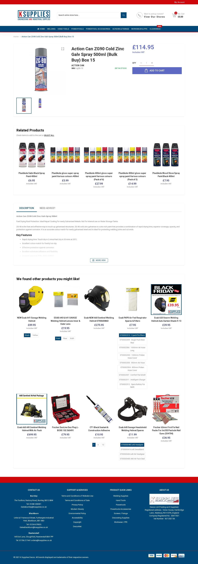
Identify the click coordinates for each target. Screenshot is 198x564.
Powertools (121, 505)
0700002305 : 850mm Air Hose (132, 363)
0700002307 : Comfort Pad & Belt (132, 375)
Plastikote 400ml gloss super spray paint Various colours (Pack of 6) (99, 176)
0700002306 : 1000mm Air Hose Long (132, 349)
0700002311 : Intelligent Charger (132, 380)
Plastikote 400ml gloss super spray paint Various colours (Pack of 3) (132, 176)
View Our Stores (154, 16)
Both (72, 338)
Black (27, 335)
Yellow (35, 335)
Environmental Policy (77, 513)
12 (103, 445)
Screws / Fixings (121, 513)
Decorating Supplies (120, 518)
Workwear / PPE (120, 522)
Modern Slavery (77, 509)
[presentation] (22, 70)
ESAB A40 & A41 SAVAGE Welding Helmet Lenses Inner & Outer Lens (65, 321)
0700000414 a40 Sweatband (132, 449)
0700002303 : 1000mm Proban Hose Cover (132, 356)
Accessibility (77, 518)
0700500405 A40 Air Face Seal (132, 459)
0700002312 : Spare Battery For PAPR (132, 385)
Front (58, 338)
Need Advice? (47, 208)
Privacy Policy (77, 505)
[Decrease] (141, 63)
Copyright (77, 522)
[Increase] (152, 63)
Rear (65, 338)
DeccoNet (77, 526)
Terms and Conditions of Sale (77, 500)
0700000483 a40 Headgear (132, 445)
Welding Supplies (120, 496)
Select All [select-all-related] (49, 135)
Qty (134, 63)
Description (26, 208)
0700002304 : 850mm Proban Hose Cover (132, 368)
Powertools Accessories (120, 509)
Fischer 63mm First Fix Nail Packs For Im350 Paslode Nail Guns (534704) (166, 430)
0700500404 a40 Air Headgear (132, 454)
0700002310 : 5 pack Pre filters (132, 335)
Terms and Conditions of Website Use (77, 496)
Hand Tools (121, 500)
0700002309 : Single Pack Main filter (132, 341)
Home (16, 36)
